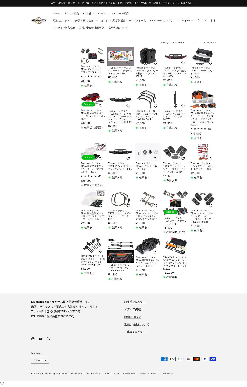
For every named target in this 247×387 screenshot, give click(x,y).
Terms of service (111, 374)
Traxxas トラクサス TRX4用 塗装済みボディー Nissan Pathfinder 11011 (93, 114)
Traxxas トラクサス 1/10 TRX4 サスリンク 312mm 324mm (120, 268)
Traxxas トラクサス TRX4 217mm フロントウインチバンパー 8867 (120, 166)
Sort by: (164, 42)
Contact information (149, 374)
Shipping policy (130, 374)
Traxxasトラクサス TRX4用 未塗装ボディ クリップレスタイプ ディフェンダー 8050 (92, 214)
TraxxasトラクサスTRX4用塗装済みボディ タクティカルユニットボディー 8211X (148, 261)
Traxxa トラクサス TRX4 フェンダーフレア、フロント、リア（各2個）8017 (147, 115)
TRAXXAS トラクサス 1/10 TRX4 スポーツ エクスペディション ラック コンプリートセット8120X (175, 263)
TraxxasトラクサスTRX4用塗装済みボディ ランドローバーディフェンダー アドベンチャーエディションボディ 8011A (203, 117)
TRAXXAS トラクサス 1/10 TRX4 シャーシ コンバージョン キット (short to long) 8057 (93, 260)
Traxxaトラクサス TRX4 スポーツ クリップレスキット (175, 221)
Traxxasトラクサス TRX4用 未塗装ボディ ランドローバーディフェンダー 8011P (92, 167)
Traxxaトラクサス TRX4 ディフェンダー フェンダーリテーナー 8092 (119, 214)
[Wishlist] (2, 383)
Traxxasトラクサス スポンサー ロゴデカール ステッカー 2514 (120, 71)
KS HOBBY (43, 374)
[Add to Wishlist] (101, 61)
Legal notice (167, 374)
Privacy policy (93, 374)
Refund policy (77, 374)
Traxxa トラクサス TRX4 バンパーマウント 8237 (202, 71)
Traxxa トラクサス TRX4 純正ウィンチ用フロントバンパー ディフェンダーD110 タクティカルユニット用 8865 (120, 117)
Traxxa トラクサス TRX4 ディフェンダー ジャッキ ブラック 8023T (174, 115)
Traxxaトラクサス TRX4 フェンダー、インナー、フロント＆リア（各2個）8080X (174, 167)
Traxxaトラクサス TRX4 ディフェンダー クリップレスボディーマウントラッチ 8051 (147, 214)
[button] (88, 13)
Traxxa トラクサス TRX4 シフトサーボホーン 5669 (147, 166)
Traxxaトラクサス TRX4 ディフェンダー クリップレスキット (92, 69)
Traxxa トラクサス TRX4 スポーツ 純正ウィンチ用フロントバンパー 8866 (175, 72)
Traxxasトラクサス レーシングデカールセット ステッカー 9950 (202, 166)
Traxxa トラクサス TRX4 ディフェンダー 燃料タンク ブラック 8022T (147, 72)
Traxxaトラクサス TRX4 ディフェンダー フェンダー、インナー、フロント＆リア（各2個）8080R (202, 216)
